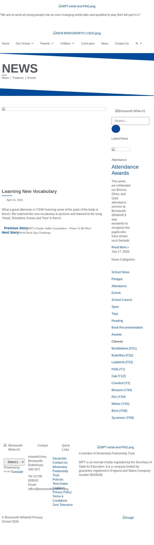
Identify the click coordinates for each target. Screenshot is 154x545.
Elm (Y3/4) (119, 396)
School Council (122, 299)
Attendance (119, 286)
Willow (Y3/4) (120, 403)
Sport (115, 306)
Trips (115, 313)
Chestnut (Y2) (121, 383)
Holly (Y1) (118, 369)
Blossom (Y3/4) (122, 390)
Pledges (117, 279)
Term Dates (60, 483)
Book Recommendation (127, 327)
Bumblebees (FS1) (124, 348)
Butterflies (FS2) (122, 355)
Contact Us (122, 43)
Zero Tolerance (63, 504)
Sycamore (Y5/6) (123, 417)
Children (65, 43)
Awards (117, 334)
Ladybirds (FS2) (122, 362)
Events (116, 292)
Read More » (120, 247)
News (104, 43)
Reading (117, 320)
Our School (23, 43)
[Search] (139, 43)
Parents (45, 43)
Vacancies (59, 458)
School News (120, 272)
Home (5, 43)
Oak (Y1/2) (119, 376)
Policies (58, 479)
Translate (17, 471)
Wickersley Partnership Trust (60, 471)
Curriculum (88, 43)
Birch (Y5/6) (119, 410)
